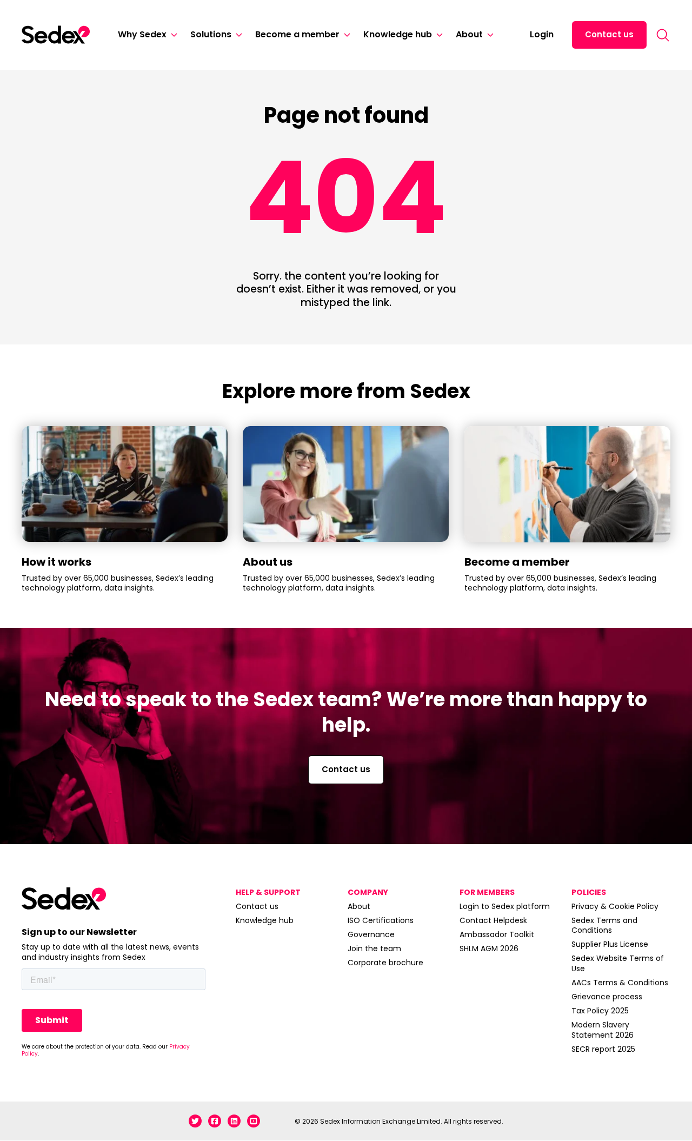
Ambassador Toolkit (497, 934)
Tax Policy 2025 (600, 1011)
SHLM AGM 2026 (489, 948)
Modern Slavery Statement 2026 (602, 1029)
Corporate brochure (385, 962)
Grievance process (606, 996)
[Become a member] (345, 35)
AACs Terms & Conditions (619, 982)
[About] (488, 35)
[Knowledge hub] (437, 35)
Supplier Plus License (609, 944)
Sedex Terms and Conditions (604, 925)
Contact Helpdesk (493, 920)
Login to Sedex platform (505, 906)
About (469, 34)
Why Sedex (142, 34)
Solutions (210, 34)
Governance (371, 934)
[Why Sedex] (172, 35)
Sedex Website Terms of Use (617, 963)
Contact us (609, 34)
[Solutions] (236, 35)
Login (542, 34)
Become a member (297, 34)
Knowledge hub (397, 34)
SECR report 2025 (603, 1049)
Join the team (374, 948)
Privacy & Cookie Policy (614, 906)
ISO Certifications (381, 920)
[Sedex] (56, 34)
